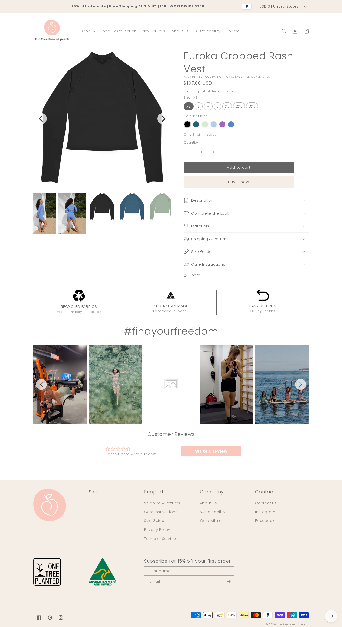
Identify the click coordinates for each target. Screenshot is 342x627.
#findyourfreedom (171, 331)
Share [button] (194, 275)
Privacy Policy (157, 529)
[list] (171, 384)
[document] (102, 118)
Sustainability (212, 511)
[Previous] (41, 118)
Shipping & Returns (162, 503)
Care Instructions (160, 511)
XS (188, 106)
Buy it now (238, 181)
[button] (87, 31)
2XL (239, 106)
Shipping (191, 91)
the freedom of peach (293, 624)
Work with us (212, 520)
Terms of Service (160, 538)
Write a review (211, 451)
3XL (252, 106)
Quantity (191, 142)
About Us (208, 503)
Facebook (264, 520)
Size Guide (154, 520)
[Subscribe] (228, 581)
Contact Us (266, 503)
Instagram (265, 511)
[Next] (162, 118)
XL (227, 106)
